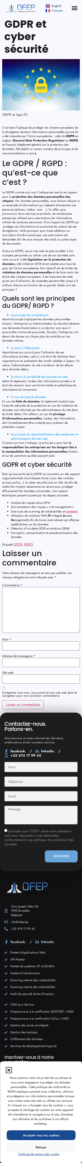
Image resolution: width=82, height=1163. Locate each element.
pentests (71, 511)
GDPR (17, 544)
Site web (7, 672)
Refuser (41, 1147)
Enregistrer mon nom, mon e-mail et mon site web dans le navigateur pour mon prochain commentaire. (39, 694)
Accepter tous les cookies (41, 1135)
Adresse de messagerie (18, 655)
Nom (6, 639)
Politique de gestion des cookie (38, 1154)
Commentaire (12, 585)
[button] (9, 1070)
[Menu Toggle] (75, 8)
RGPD (28, 544)
